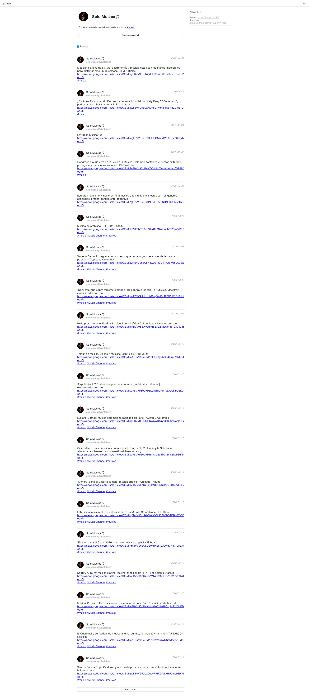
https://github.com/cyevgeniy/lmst (207, 22)
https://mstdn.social (208, 17)
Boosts (84, 46)
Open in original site (131, 35)
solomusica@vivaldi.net (98, 61)
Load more (130, 689)
